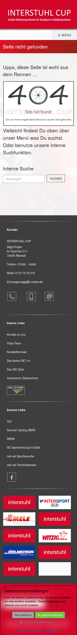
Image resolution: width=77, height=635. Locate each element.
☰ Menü (64, 35)
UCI (9, 421)
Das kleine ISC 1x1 (19, 361)
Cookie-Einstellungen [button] (38, 622)
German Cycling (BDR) (21, 430)
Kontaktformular (17, 352)
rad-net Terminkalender (21, 465)
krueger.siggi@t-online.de (26, 282)
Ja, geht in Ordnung (50, 615)
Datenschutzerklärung (31, 631)
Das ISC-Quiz (15, 369)
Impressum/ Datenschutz (22, 378)
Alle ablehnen (23, 615)
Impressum (52, 631)
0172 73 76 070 (25, 273)
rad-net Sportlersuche (20, 456)
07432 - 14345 (27, 264)
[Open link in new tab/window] (9, 477)
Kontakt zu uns (16, 334)
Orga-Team (14, 343)
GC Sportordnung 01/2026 (23, 447)
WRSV (11, 439)
